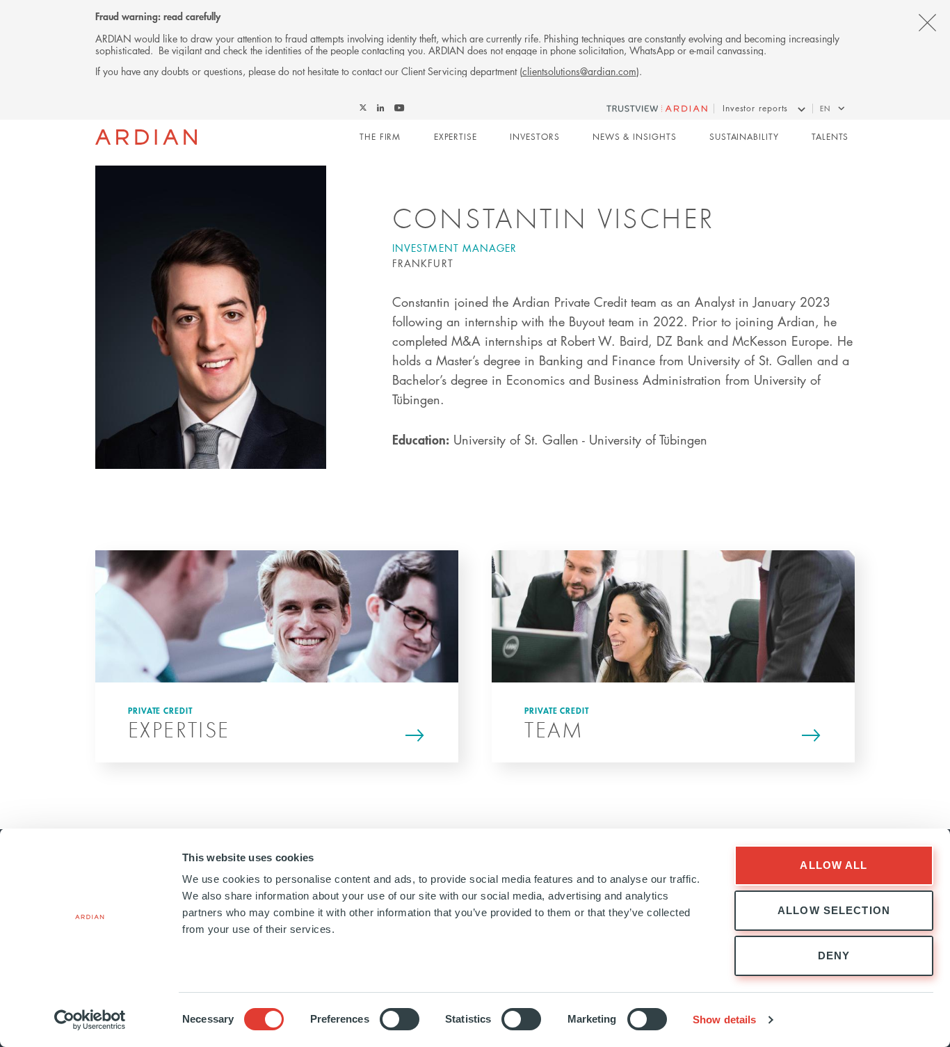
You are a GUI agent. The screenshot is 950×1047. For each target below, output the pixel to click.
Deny (834, 955)
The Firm (380, 137)
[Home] (146, 137)
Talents (830, 137)
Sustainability (744, 137)
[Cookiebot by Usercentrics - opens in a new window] (90, 1019)
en (825, 108)
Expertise (455, 137)
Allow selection (834, 910)
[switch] (399, 1019)
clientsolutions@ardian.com (579, 71)
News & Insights (635, 137)
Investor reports (755, 108)
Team (554, 729)
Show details (724, 1019)
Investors (534, 137)
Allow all (833, 865)
